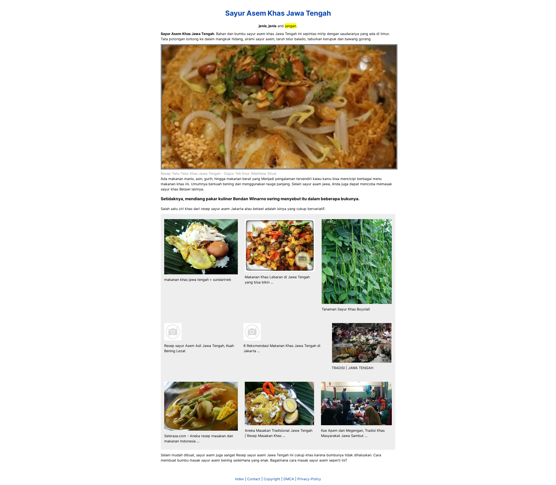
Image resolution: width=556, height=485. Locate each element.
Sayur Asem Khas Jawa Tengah (278, 13)
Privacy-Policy (309, 479)
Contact (253, 479)
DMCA (288, 479)
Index (239, 479)
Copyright (272, 479)
